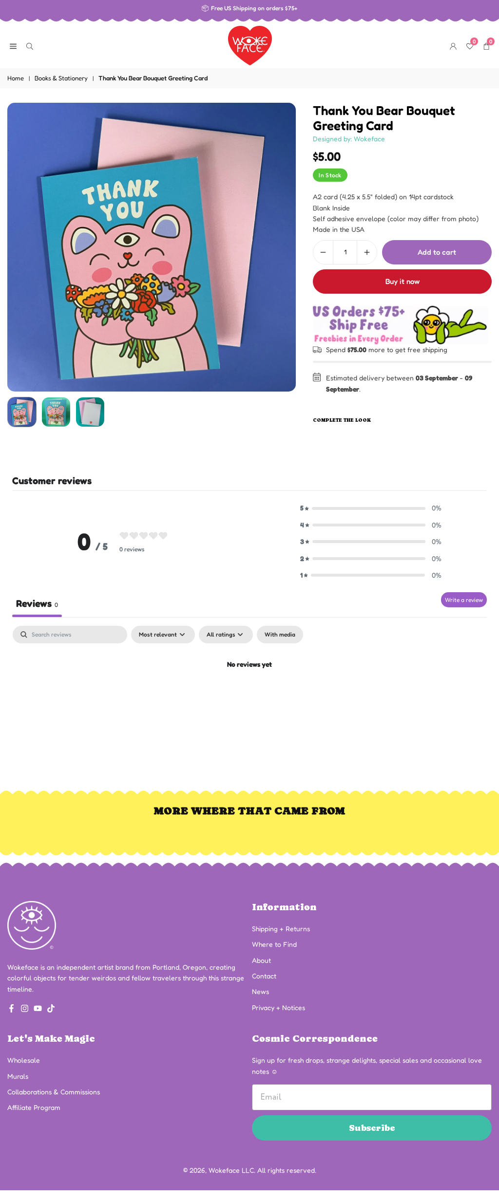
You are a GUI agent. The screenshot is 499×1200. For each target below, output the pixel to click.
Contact (264, 976)
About (261, 960)
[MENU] (13, 45)
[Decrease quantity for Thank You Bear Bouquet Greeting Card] (323, 252)
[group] (151, 247)
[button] (278, 247)
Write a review (464, 599)
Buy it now (402, 281)
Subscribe (372, 1128)
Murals (17, 1076)
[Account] (453, 45)
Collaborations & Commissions (53, 1092)
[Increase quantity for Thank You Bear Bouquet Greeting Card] (367, 252)
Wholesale (23, 1060)
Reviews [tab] (37, 603)
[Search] (29, 45)
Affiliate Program (33, 1107)
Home (15, 78)
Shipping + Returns (281, 928)
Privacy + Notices (278, 1007)
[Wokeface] (250, 44)
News (260, 991)
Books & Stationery (61, 78)
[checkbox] (280, 634)
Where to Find (274, 944)
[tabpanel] (249, 697)
